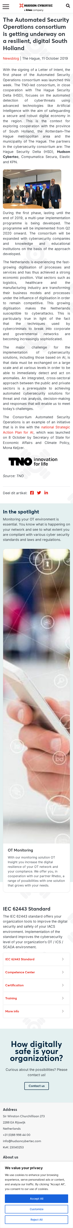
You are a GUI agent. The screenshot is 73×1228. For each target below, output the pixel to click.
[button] (69, 5)
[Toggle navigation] (6, 6)
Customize (36, 1209)
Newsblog (11, 58)
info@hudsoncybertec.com (22, 1141)
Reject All (36, 1219)
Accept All (36, 1198)
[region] (36, 1195)
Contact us (37, 1086)
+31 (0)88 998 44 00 (16, 1134)
